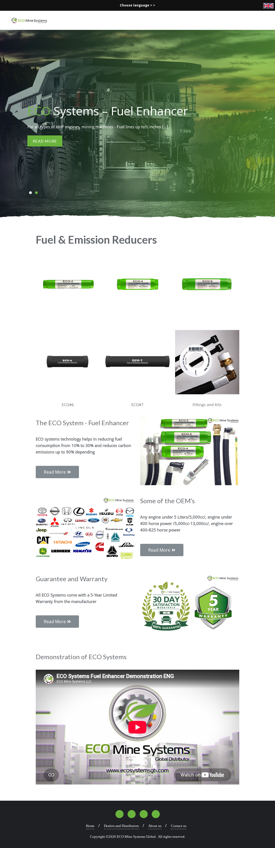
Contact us (178, 826)
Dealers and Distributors (121, 826)
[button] (30, 192)
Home (90, 826)
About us (154, 826)
